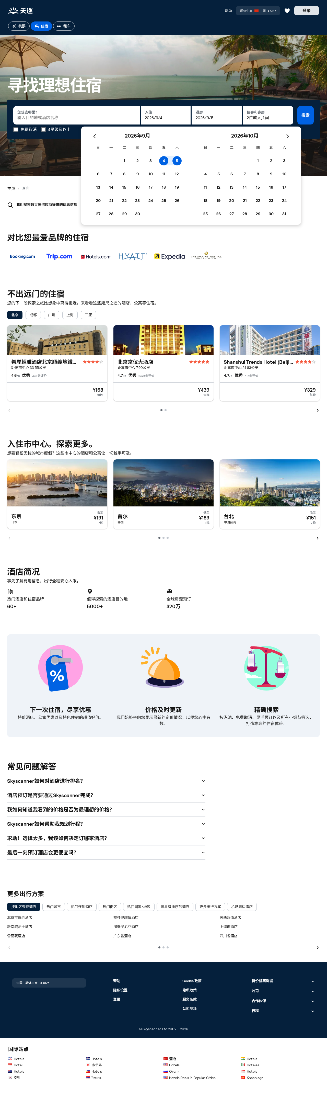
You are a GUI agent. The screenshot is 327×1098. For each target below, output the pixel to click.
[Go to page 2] (166, 410)
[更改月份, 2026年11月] (288, 135)
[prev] (9, 409)
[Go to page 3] (168, 538)
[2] (163, 947)
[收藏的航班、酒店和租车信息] (287, 10)
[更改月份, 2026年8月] (94, 135)
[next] (318, 409)
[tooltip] (25, 130)
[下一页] (318, 947)
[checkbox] (14, 315)
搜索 (305, 115)
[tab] (19, 26)
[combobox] (76, 115)
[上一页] (9, 947)
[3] (168, 947)
